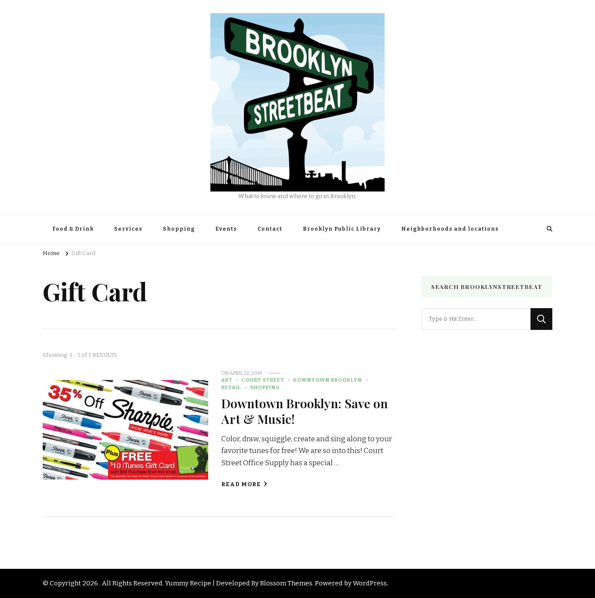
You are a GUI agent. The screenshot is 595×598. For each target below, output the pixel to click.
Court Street (262, 380)
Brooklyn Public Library (342, 229)
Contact (269, 229)
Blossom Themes (286, 583)
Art (227, 380)
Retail (231, 387)
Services (128, 229)
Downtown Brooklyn (327, 380)
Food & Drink (73, 229)
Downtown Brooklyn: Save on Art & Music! (304, 411)
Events (226, 229)
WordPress (370, 583)
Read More (241, 484)
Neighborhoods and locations (450, 229)
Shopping (179, 229)
